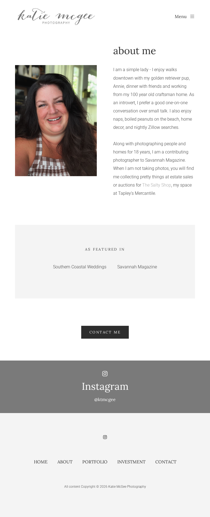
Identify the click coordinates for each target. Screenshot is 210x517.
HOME (41, 461)
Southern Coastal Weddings (79, 266)
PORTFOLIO (94, 461)
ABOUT (64, 461)
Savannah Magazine (137, 266)
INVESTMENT (131, 461)
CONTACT (165, 461)
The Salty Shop (156, 185)
